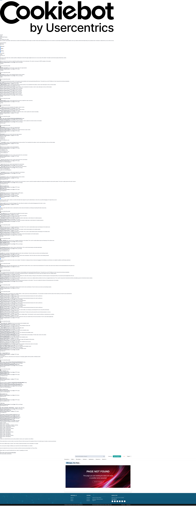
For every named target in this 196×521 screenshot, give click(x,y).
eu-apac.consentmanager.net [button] (5, 392)
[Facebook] (112, 501)
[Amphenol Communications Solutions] (68, 456)
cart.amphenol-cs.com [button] (4, 145)
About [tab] (1, 38)
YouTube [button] (1, 319)
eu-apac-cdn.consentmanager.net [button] (5, 162)
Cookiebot (17, 421)
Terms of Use (123, 504)
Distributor (88, 500)
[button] (57, 139)
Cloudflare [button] (1, 71)
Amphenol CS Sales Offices (96, 497)
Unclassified (2, 355)
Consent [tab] (1, 34)
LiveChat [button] (1, 103)
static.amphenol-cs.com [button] (4, 180)
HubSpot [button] (1, 97)
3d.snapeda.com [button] (3, 59)
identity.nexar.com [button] (3, 397)
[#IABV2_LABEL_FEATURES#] (5, 430)
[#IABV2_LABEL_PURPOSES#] (5, 427)
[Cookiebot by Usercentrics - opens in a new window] (57, 17)
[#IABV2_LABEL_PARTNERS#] (5, 434)
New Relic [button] (1, 237)
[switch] (0, 47)
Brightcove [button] (2, 262)
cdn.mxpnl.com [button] (2, 158)
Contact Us (88, 497)
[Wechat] (122, 501)
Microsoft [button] (1, 223)
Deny (10, 453)
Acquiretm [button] (1, 64)
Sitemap (72, 500)
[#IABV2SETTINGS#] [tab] (3, 37)
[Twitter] (120, 501)
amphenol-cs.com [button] (3, 133)
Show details (2, 53)
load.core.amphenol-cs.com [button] (4, 401)
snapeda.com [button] (2, 175)
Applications (91, 459)
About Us (72, 497)
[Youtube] (115, 501)
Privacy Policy (128, 504)
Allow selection (7, 453)
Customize (3, 453)
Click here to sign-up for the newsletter (118, 497)
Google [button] (1, 77)
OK (0, 453)
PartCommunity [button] (2, 124)
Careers (72, 499)
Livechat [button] (1, 115)
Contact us (110, 456)
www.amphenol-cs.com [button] (4, 184)
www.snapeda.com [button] (3, 191)
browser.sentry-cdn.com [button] (4, 246)
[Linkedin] (117, 501)
